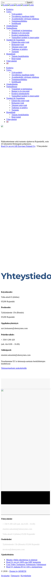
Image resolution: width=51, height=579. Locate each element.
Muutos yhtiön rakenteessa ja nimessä (21, 560)
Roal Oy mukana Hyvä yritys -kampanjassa (24, 567)
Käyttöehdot (26, 576)
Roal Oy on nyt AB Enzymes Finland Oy (18, 146)
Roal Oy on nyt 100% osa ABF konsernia (23, 562)
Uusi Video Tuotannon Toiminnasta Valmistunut (26, 564)
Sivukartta (5, 576)
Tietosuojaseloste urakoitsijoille (14, 368)
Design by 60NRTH (17, 571)
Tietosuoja (15, 576)
